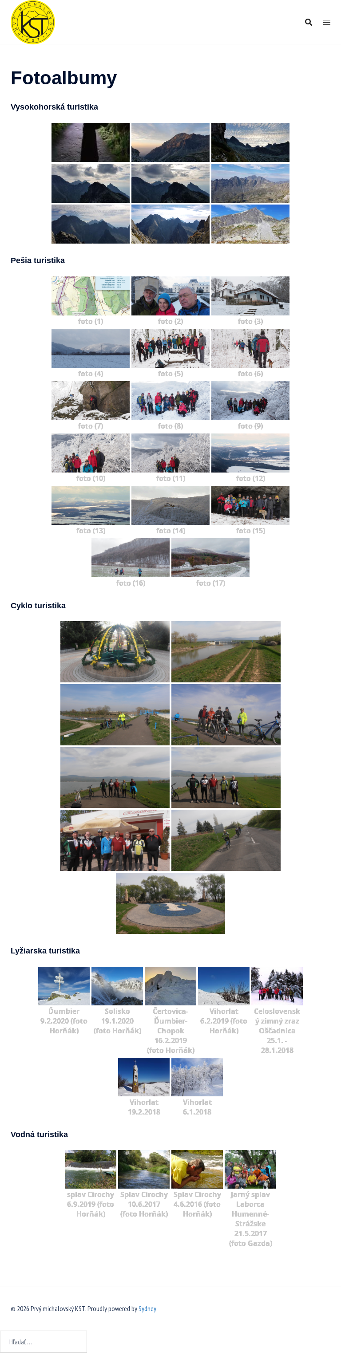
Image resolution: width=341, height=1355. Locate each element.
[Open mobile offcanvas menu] (326, 22)
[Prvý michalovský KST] (33, 21)
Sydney (147, 1308)
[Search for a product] (308, 22)
